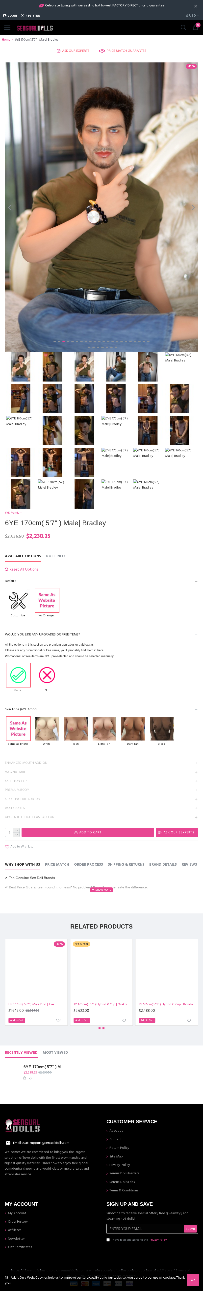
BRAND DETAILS (163, 864)
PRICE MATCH (57, 864)
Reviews (189, 864)
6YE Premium (13, 513)
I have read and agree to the (139, 1240)
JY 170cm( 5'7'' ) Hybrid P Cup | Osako (100, 1004)
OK (193, 1280)
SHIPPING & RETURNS (126, 864)
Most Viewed (55, 1052)
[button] (10, 207)
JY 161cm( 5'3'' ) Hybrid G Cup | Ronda (166, 1004)
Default (10, 580)
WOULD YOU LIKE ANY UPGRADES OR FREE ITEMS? (42, 634)
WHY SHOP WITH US (22, 864)
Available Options (23, 556)
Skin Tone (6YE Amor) (21, 709)
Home (6, 39)
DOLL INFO (55, 556)
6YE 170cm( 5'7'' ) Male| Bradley (45, 1067)
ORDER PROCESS (88, 864)
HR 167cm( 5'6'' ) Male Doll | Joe (31, 1004)
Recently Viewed (21, 1052)
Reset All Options (24, 569)
